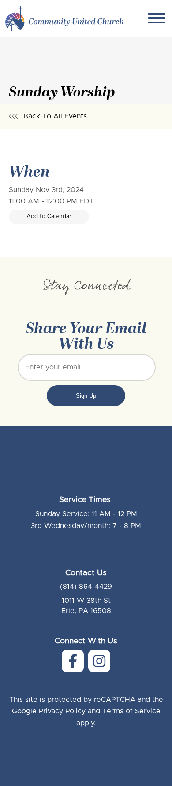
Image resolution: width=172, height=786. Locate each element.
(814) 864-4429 (86, 586)
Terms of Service (131, 711)
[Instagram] (99, 661)
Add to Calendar (48, 216)
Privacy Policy (62, 711)
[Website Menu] (156, 18)
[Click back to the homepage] (64, 18)
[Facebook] (73, 661)
